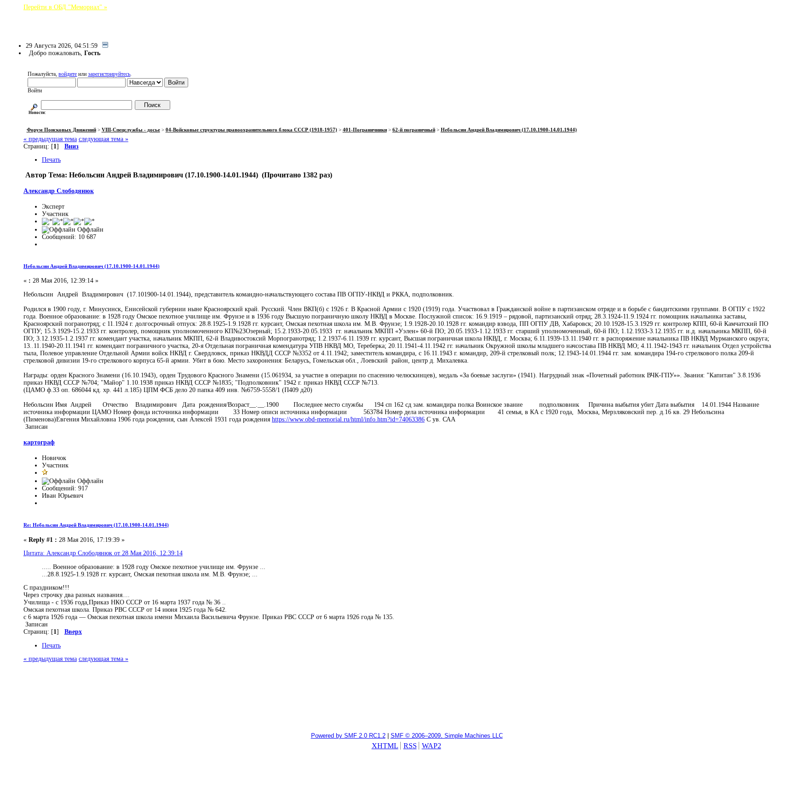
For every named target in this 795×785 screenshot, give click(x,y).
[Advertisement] (397, 701)
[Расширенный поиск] (34, 105)
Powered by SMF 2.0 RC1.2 (348, 735)
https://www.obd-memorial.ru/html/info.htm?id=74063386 (348, 419)
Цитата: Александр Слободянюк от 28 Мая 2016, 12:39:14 (103, 553)
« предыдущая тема (50, 139)
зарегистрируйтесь (109, 74)
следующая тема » (103, 139)
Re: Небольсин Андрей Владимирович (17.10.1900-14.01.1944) (96, 525)
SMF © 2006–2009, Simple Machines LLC (447, 735)
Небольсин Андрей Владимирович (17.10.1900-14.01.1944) (91, 266)
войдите (67, 74)
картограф (39, 442)
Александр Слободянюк (58, 191)
